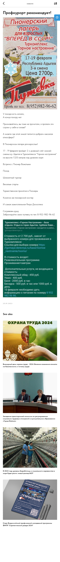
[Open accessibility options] (57, 17)
